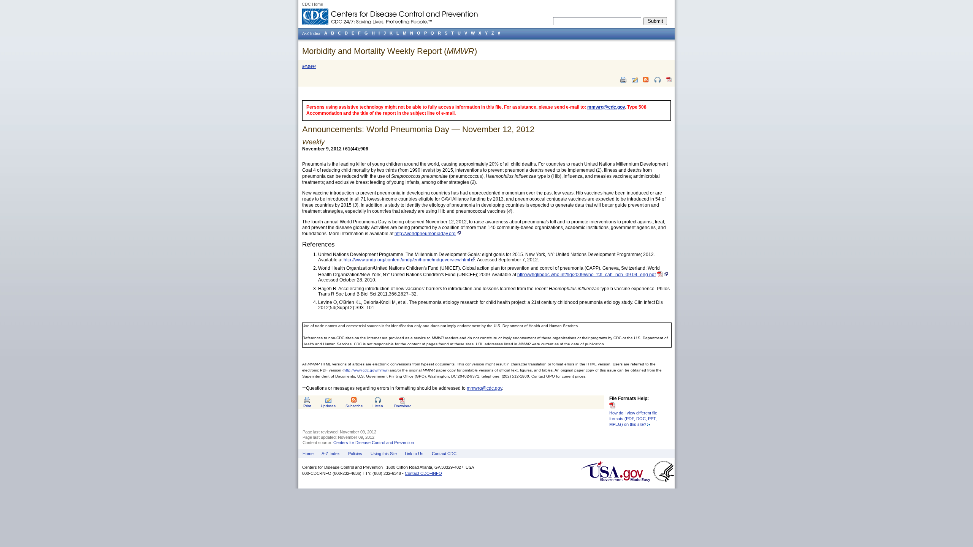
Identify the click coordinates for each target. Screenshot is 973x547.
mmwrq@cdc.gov (606, 107)
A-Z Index (331, 453)
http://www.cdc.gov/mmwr (365, 370)
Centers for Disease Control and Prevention (373, 442)
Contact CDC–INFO (423, 473)
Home (308, 453)
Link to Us (414, 453)
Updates (328, 406)
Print (307, 406)
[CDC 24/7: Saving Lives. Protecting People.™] (389, 11)
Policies (355, 453)
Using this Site (384, 453)
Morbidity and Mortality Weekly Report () (389, 51)
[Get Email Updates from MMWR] (634, 79)
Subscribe (354, 406)
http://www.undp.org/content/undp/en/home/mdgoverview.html (407, 259)
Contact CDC (444, 453)
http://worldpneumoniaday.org (425, 233)
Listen (377, 406)
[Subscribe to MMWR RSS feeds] (646, 79)
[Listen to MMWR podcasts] (657, 79)
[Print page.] (623, 79)
